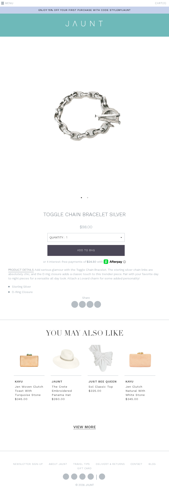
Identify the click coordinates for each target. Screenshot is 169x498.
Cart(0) (160, 3)
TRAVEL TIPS (81, 464)
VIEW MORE (84, 427)
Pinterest (91, 477)
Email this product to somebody (97, 304)
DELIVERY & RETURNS (110, 464)
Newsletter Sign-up (28, 464)
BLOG (152, 464)
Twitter (66, 477)
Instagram (82, 477)
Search (102, 477)
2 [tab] (88, 199)
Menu (9, 3)
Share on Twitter (82, 304)
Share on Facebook (74, 304)
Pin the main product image (90, 304)
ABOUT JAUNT (58, 464)
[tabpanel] (84, 118)
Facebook (74, 477)
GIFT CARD (84, 468)
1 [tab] (81, 199)
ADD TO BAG (86, 250)
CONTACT (136, 464)
